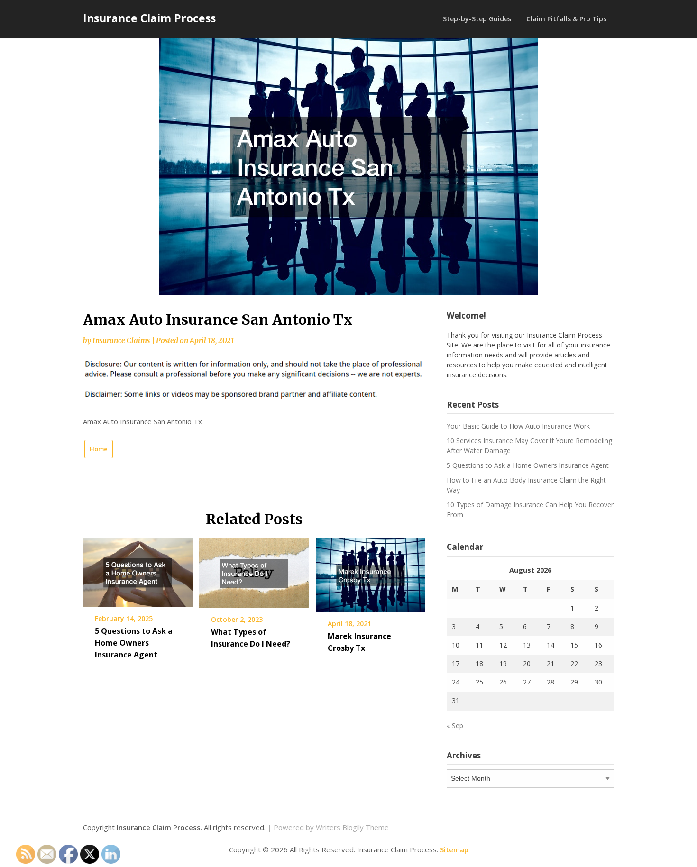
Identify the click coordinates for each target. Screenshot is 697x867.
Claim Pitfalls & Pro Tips (566, 18)
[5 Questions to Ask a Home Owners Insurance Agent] (138, 569)
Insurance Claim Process (149, 18)
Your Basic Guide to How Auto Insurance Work (518, 425)
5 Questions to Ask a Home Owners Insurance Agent (134, 643)
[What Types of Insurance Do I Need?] (254, 570)
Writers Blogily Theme (352, 827)
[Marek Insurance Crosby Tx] (370, 572)
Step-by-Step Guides (477, 18)
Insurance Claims (121, 340)
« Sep (455, 725)
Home (99, 449)
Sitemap (454, 849)
